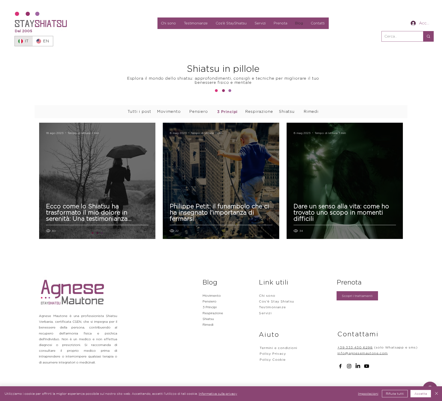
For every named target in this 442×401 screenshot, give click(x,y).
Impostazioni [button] (368, 393)
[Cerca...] (428, 36)
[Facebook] (340, 366)
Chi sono (267, 295)
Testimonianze (272, 307)
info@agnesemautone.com (362, 353)
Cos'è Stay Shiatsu (276, 301)
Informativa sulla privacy (218, 393)
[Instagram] (349, 366)
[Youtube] (366, 366)
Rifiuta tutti (395, 393)
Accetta (420, 393)
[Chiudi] (436, 393)
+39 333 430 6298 (355, 347)
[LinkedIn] (358, 366)
